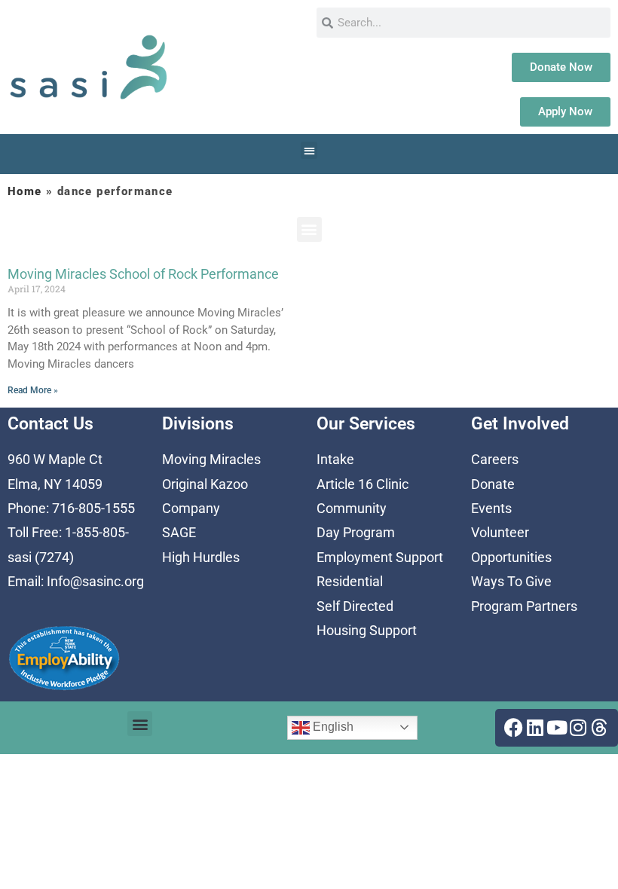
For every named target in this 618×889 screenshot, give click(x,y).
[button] (309, 150)
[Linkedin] (535, 728)
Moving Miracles (211, 459)
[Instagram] (578, 728)
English (331, 726)
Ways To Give (511, 581)
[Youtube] (557, 728)
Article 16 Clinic (362, 484)
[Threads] (599, 728)
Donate (493, 484)
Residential (350, 581)
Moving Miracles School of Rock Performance (143, 274)
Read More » (33, 390)
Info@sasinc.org (95, 581)
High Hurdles (201, 557)
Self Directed (355, 606)
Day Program (356, 532)
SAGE (179, 532)
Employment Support (380, 557)
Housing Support (367, 630)
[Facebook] (514, 728)
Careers (495, 459)
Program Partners (524, 606)
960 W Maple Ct (55, 459)
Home (25, 191)
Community (352, 508)
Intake (335, 459)
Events (491, 508)
